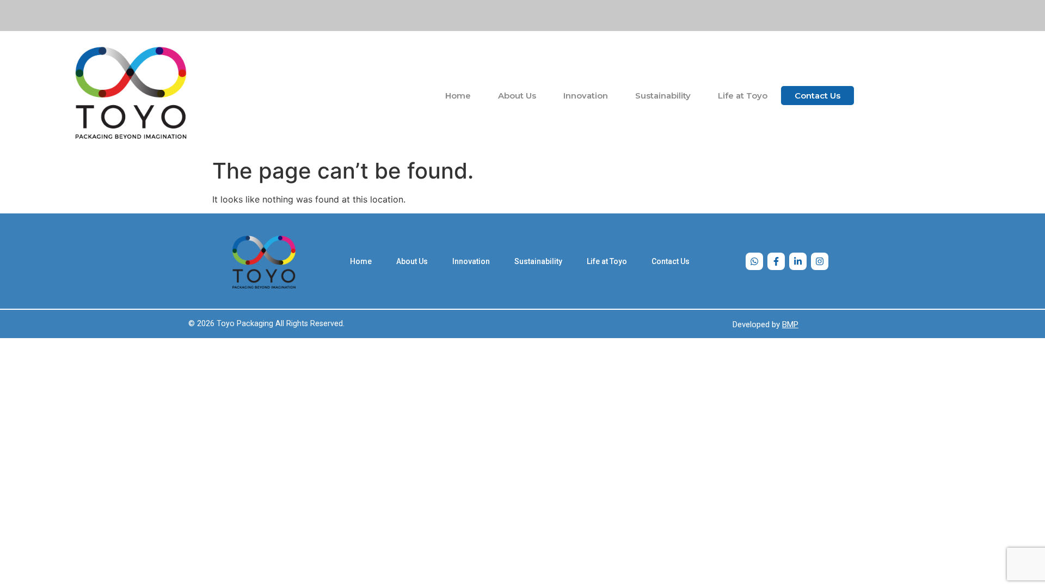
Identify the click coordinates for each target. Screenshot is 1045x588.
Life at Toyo (742, 95)
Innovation (585, 95)
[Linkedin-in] (798, 261)
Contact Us (817, 95)
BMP (790, 324)
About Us (517, 95)
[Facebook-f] (776, 261)
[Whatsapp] (754, 261)
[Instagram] (819, 261)
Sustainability (663, 95)
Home (458, 95)
